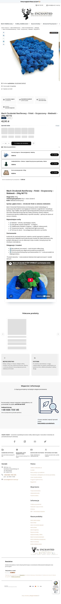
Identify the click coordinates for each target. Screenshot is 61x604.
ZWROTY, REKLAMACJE (36, 467)
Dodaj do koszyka (22, 143)
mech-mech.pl (5, 27)
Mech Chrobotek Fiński (27, 27)
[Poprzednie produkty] (2, 334)
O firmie (32, 509)
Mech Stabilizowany (15, 27)
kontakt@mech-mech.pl (54, 5)
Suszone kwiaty (34, 532)
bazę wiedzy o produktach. (46, 423)
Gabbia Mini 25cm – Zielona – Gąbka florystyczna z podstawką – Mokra (29, 161)
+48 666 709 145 (10, 409)
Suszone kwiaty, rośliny (36, 534)
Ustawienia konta (35, 493)
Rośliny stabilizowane (36, 544)
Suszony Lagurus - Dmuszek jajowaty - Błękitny (23, 152)
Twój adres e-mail (10, 570)
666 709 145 (40, 5)
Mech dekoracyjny (35, 520)
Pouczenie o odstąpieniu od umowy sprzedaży (42, 475)
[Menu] (58, 581)
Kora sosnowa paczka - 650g (18, 170)
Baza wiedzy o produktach (37, 472)
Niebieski (37, 27)
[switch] (55, 592)
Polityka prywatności (35, 504)
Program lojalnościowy (36, 479)
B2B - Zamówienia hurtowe (37, 511)
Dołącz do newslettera (12, 572)
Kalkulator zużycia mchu (36, 506)
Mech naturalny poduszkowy (38, 539)
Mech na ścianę (34, 541)
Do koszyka (17, 348)
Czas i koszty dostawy (36, 477)
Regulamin (33, 482)
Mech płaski (33, 527)
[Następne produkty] (58, 334)
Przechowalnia (34, 495)
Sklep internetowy (30, 595)
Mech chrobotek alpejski (36, 525)
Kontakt (32, 470)
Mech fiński (33, 522)
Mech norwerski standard (37, 537)
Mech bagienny (34, 530)
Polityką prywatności (15, 576)
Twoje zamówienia (35, 491)
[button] (33, 143)
